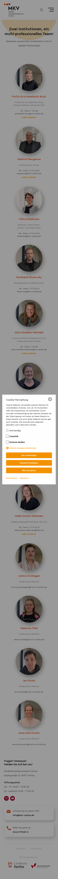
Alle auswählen (29, 470)
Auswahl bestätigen (29, 463)
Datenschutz (12, 478)
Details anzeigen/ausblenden (23, 448)
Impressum (24, 478)
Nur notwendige (29, 455)
